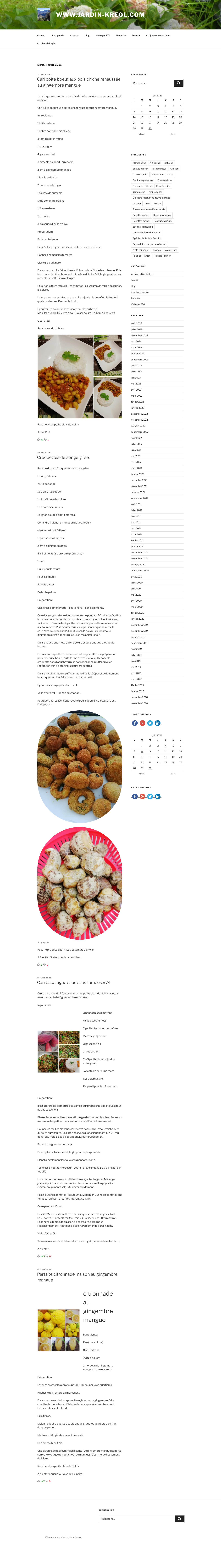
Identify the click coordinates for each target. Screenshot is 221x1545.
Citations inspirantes (162, 174)
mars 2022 (136, 468)
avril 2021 (136, 528)
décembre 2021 (139, 480)
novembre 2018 (139, 703)
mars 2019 (136, 679)
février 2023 (137, 401)
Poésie (157, 203)
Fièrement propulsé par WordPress (63, 1537)
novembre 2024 (139, 335)
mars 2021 (136, 534)
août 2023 (136, 365)
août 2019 (136, 649)
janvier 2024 (137, 353)
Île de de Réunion (141, 255)
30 (150, 128)
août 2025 (136, 323)
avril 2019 (136, 673)
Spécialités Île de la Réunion (147, 238)
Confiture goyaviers (143, 180)
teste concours (140, 250)
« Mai (141, 134)
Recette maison (141, 215)
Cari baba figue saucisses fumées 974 (74, 982)
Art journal (155, 162)
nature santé (155, 191)
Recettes (121, 35)
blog (87, 35)
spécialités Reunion (143, 226)
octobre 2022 (138, 425)
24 (158, 122)
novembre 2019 (139, 630)
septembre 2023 (140, 359)
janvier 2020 (137, 618)
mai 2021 (136, 522)
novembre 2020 (139, 558)
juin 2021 (135, 516)
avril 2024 (136, 341)
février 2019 (137, 685)
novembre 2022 (139, 419)
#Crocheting (139, 162)
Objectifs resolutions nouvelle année (151, 197)
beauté (136, 35)
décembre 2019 (139, 624)
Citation (174, 168)
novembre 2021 (139, 486)
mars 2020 (137, 606)
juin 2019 (136, 661)
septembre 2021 (139, 498)
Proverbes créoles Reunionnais (149, 209)
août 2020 (136, 576)
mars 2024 (137, 347)
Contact (74, 35)
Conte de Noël (164, 180)
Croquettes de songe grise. (63, 457)
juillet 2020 (137, 582)
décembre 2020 (139, 552)
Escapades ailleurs (142, 186)
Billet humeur (159, 168)
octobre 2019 (138, 637)
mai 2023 (136, 383)
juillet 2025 (137, 329)
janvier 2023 (137, 407)
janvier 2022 (137, 474)
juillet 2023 (137, 371)
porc (147, 203)
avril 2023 (136, 389)
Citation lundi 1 (140, 174)
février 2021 (137, 540)
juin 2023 (136, 377)
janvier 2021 (137, 546)
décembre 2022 (139, 413)
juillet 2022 (136, 444)
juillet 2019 (136, 655)
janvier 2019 (137, 691)
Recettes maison (162, 215)
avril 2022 (136, 462)
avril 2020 (136, 600)
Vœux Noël (171, 250)
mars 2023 (137, 395)
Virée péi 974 (103, 35)
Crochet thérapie (46, 43)
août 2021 (136, 504)
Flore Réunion (163, 186)
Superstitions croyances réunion (149, 244)
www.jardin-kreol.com (100, 14)
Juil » (173, 134)
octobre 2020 (138, 564)
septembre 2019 (139, 643)
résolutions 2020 (163, 220)
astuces (169, 162)
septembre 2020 (140, 570)
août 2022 (136, 438)
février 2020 (137, 612)
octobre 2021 (138, 492)
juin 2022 (136, 450)
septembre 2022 (139, 431)
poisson (137, 203)
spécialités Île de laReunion (146, 232)
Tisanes (157, 250)
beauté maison (140, 168)
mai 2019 (136, 667)
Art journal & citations (158, 35)
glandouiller (139, 191)
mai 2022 (136, 456)
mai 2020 (136, 594)
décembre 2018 (139, 697)
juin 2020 (136, 588)
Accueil (41, 35)
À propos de (57, 35)
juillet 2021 (136, 510)
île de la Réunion (163, 255)
